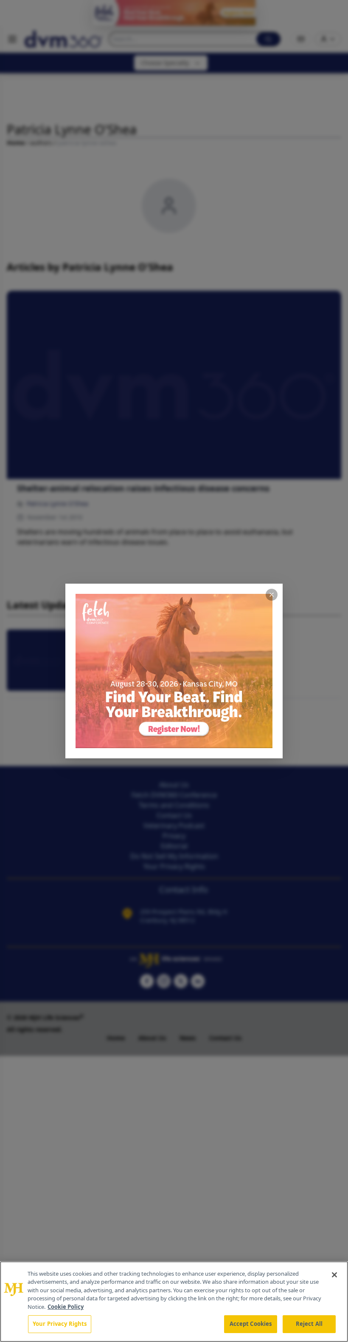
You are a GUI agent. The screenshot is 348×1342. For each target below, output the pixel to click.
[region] (174, 1301)
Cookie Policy (66, 1307)
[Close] (334, 1274)
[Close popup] (272, 595)
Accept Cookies (251, 1324)
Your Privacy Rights (60, 1324)
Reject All (309, 1324)
